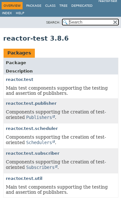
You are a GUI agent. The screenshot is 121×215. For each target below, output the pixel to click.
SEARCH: (53, 22)
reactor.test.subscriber (32, 153)
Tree (63, 5)
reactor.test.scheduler (32, 128)
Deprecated (82, 5)
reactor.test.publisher (31, 103)
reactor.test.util (24, 178)
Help (20, 13)
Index (7, 13)
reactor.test (19, 79)
